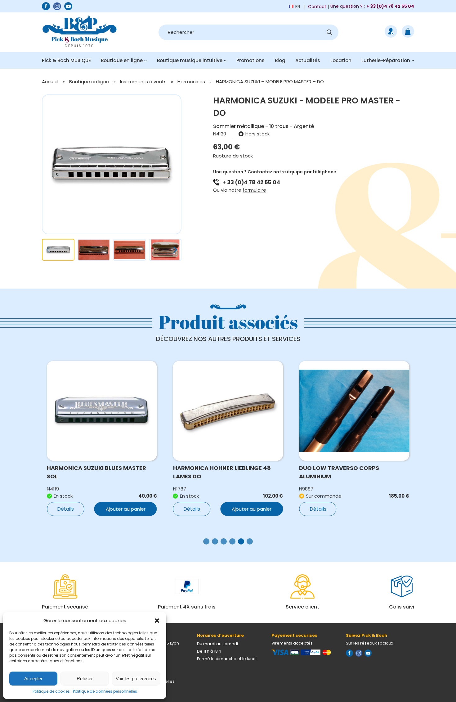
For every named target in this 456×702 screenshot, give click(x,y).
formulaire (254, 190)
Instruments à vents (143, 81)
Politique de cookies (51, 691)
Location (340, 60)
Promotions (250, 60)
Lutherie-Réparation (385, 60)
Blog (280, 60)
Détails (65, 509)
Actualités (307, 60)
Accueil (50, 81)
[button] (157, 621)
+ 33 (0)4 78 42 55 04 (251, 182)
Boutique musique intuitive (189, 60)
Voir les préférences (136, 678)
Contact (317, 6)
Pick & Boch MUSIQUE (66, 60)
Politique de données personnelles (105, 691)
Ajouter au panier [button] (125, 509)
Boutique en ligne (122, 60)
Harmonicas (191, 81)
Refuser (85, 678)
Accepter (33, 678)
